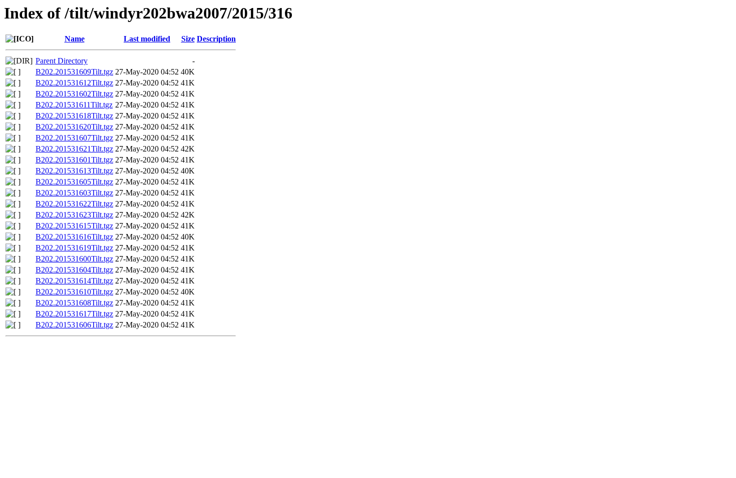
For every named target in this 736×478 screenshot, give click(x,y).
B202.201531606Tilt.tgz (74, 324)
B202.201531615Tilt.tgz (74, 226)
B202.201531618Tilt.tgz (74, 116)
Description (216, 38)
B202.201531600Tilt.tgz (74, 258)
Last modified (147, 38)
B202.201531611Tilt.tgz (74, 104)
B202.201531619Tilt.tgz (74, 248)
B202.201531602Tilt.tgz (74, 94)
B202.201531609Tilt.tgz (74, 72)
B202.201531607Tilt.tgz (74, 138)
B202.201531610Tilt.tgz (74, 292)
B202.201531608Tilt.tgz (74, 302)
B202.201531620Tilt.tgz (74, 126)
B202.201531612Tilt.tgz (74, 82)
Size (188, 38)
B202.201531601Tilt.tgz (74, 160)
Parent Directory (62, 60)
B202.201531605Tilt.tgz (74, 182)
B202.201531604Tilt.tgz (74, 270)
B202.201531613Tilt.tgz (74, 170)
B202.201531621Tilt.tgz (74, 148)
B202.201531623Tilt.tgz (74, 214)
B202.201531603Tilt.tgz (74, 192)
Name (75, 38)
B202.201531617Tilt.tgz (74, 314)
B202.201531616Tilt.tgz (74, 236)
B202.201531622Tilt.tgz (74, 204)
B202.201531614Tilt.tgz (74, 280)
